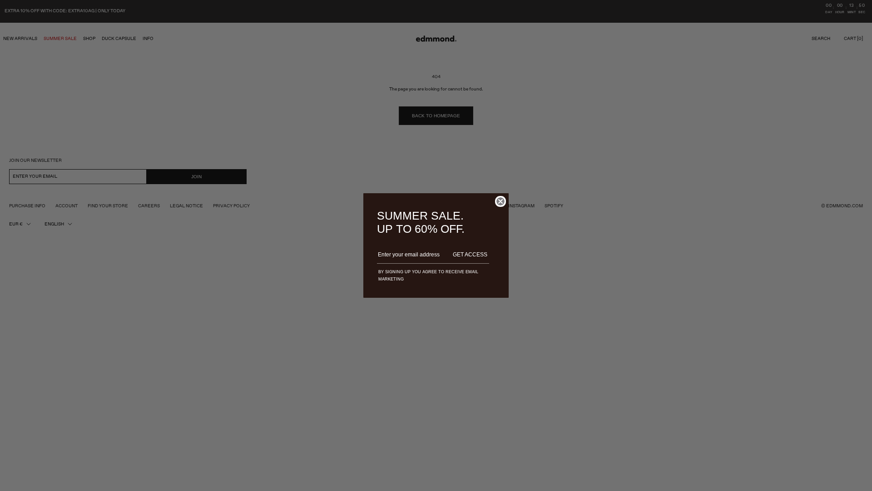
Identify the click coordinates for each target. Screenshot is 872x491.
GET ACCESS (470, 254)
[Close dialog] (500, 201)
